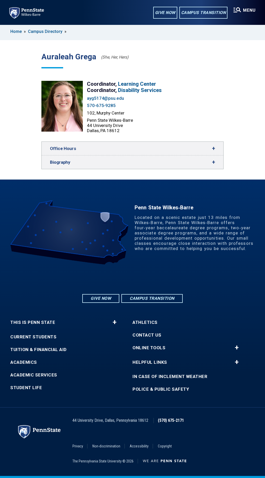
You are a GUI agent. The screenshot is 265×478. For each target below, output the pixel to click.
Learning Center (137, 84)
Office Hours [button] (63, 148)
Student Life (26, 387)
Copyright (165, 446)
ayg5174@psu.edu (105, 98)
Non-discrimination (106, 446)
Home (16, 31)
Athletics (145, 322)
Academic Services (33, 375)
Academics (23, 362)
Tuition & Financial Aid (38, 349)
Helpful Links (149, 362)
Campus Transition (203, 12)
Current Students (33, 336)
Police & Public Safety (160, 389)
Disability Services (140, 90)
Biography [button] (60, 162)
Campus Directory (45, 31)
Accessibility (139, 446)
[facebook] (132, 279)
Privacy (77, 446)
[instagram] (119, 279)
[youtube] (146, 279)
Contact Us (146, 335)
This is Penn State (32, 322)
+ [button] (114, 322)
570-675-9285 (101, 105)
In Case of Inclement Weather (169, 376)
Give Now (165, 12)
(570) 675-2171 (171, 420)
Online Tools (148, 347)
